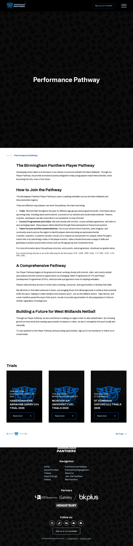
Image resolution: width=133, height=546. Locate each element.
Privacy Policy (85, 539)
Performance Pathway (76, 467)
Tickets (47, 473)
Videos (47, 479)
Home (9, 155)
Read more (17, 416)
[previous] (10, 434)
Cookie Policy (72, 539)
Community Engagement (77, 470)
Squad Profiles (51, 470)
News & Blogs (50, 476)
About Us (69, 473)
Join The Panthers (74, 476)
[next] (23, 434)
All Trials (120, 434)
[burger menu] (124, 5)
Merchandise (71, 479)
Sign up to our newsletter (103, 6)
